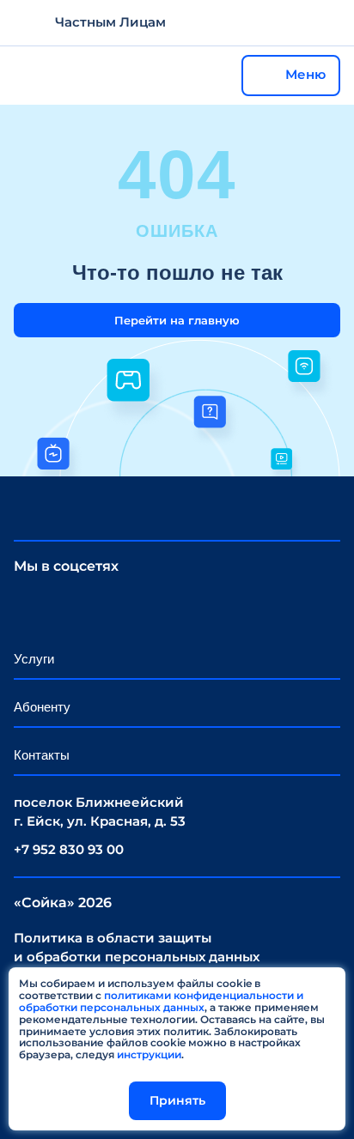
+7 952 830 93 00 (69, 849)
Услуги (34, 658)
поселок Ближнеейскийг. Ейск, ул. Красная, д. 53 (100, 812)
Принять (177, 1100)
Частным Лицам (110, 22)
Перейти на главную (177, 320)
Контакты (42, 755)
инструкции (149, 1054)
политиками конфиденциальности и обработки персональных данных (161, 1001)
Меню (305, 74)
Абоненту (42, 707)
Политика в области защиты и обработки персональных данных (136, 948)
